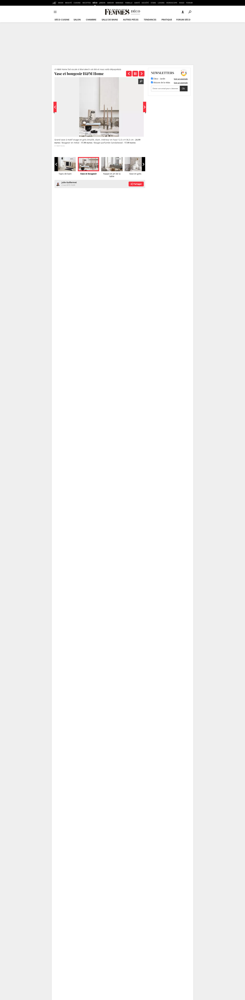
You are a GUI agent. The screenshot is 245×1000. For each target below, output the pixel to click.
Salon (77, 19)
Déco (95, 3)
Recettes (87, 3)
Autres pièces (130, 19)
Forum (189, 3)
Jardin (102, 3)
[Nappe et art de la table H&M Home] (141, 73)
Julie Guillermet (69, 182)
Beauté (68, 3)
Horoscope (171, 3)
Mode (60, 3)
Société (145, 3)
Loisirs (161, 3)
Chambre (91, 19)
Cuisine (77, 3)
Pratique (166, 19)
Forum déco (183, 19)
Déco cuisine (62, 19)
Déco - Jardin (159, 79)
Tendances (150, 19)
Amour (110, 3)
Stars (153, 3)
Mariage (119, 3)
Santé (137, 3)
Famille (128, 3)
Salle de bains (110, 19)
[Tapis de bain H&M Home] (129, 73)
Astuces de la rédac (161, 83)
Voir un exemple (181, 79)
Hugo (181, 3)
